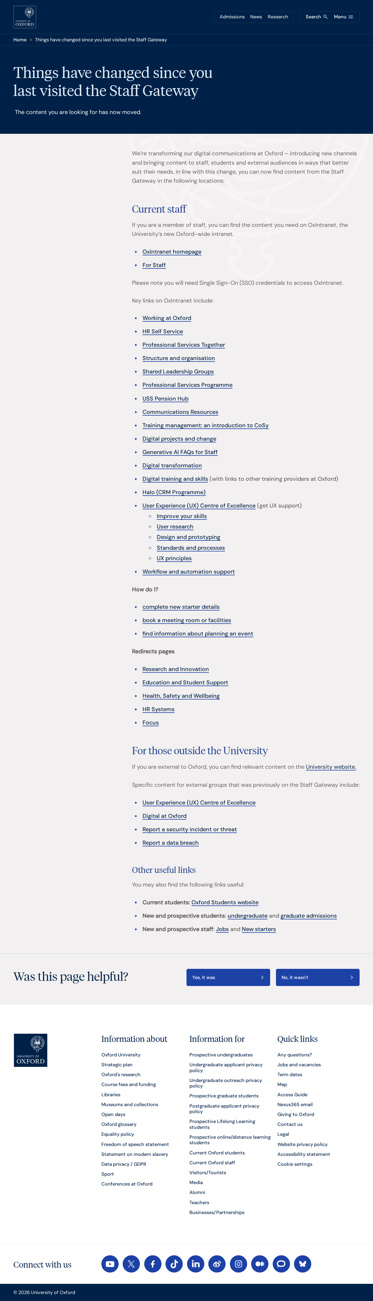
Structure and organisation (178, 358)
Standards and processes (191, 547)
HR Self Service (162, 331)
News (256, 17)
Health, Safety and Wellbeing (181, 696)
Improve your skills (182, 516)
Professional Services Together (183, 344)
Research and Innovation (175, 669)
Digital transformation (172, 465)
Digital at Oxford (164, 816)
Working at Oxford (166, 318)
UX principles (174, 558)
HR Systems (158, 709)
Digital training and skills (175, 479)
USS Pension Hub (165, 398)
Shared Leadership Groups (178, 371)
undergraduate (248, 915)
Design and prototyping (188, 537)
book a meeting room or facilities (186, 620)
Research (278, 17)
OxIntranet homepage (171, 251)
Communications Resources (180, 412)
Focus (150, 722)
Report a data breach (170, 842)
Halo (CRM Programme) (174, 492)
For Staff (154, 265)
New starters (259, 929)
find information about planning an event (197, 633)
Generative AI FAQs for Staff (180, 452)
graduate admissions (309, 915)
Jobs (222, 929)
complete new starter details (181, 607)
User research (175, 526)
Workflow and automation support (188, 571)
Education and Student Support (185, 682)
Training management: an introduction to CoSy (205, 425)
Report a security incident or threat (189, 829)
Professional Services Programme (187, 385)
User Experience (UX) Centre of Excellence (199, 505)
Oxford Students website (224, 902)
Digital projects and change (179, 438)
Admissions (232, 17)
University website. (331, 766)
